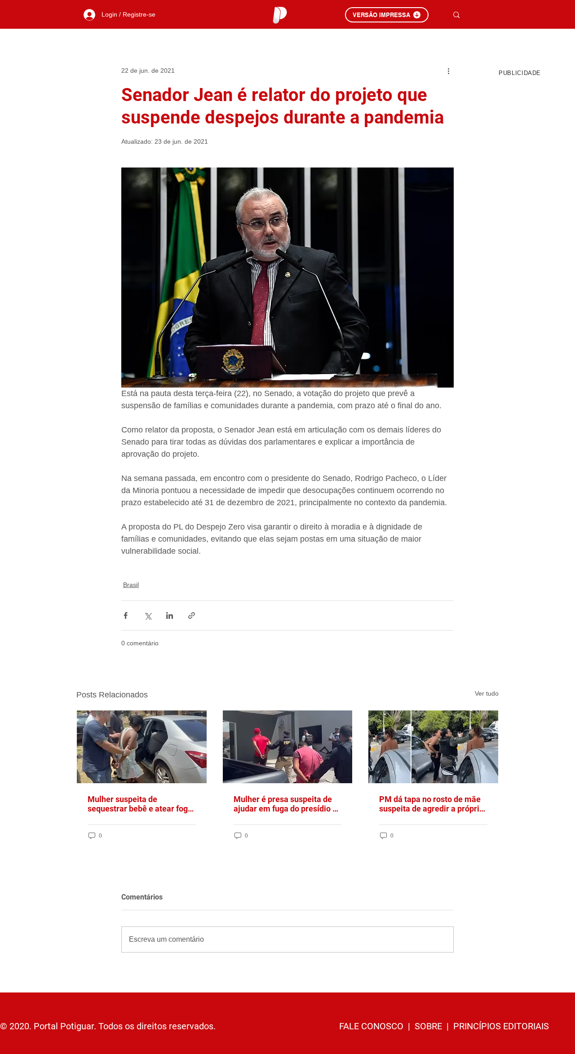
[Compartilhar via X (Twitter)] (147, 615)
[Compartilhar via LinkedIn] (169, 615)
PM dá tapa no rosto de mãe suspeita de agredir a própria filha (431, 803)
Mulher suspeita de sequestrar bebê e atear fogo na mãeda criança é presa (140, 803)
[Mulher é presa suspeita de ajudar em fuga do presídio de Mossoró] (288, 746)
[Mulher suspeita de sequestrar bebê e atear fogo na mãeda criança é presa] (142, 746)
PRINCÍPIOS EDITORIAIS (501, 1026)
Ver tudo (487, 693)
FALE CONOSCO (372, 1026)
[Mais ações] (448, 70)
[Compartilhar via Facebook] (125, 615)
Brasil (131, 584)
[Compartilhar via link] (191, 615)
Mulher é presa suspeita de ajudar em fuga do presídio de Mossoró (287, 803)
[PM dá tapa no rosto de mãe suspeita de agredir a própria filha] (433, 746)
